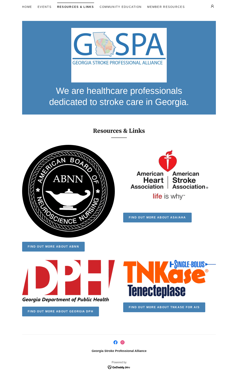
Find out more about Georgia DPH (60, 311)
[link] (119, 55)
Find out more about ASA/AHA (157, 217)
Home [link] (27, 6)
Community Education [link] (121, 6)
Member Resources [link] (166, 6)
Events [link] (45, 6)
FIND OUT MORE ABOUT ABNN (53, 246)
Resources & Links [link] (75, 6)
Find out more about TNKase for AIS (164, 307)
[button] (212, 6)
